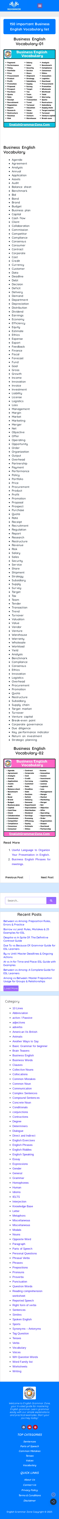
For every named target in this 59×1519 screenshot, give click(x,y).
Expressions (20, 1164)
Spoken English (22, 1319)
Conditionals (20, 1107)
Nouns (16, 1234)
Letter (16, 1211)
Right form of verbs (24, 1305)
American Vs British (24, 1031)
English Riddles (22, 1149)
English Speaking (23, 1154)
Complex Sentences (24, 1093)
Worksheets (19, 1366)
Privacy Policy (29, 1490)
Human (16, 1187)
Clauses (17, 1065)
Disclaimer (29, 1500)
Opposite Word (21, 1239)
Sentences (19, 1309)
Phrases (17, 1262)
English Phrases (22, 1145)
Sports (16, 1324)
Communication (22, 1088)
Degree (16, 1121)
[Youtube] (29, 1427)
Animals (17, 1036)
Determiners (20, 1126)
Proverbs (18, 1277)
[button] (39, 5)
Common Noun (21, 1083)
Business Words (22, 1060)
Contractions (20, 1116)
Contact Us (29, 1484)
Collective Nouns (23, 1069)
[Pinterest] (35, 1427)
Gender (17, 1168)
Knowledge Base (22, 1206)
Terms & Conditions (29, 1495)
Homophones (20, 1182)
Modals (16, 1229)
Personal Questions (24, 1253)
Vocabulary (19, 1347)
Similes (17, 1314)
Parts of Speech (22, 1248)
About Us (29, 1479)
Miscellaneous (21, 1220)
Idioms (16, 1192)
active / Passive (22, 1017)
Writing (16, 1371)
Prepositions (20, 1267)
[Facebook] (23, 1427)
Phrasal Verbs (21, 1258)
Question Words (22, 1286)
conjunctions (20, 1112)
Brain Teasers (21, 1050)
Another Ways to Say (25, 1041)
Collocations (20, 1074)
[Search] (51, 900)
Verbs (16, 1343)
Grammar (18, 1178)
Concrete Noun (21, 1102)
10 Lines (17, 1008)
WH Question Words (25, 1357)
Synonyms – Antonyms (26, 1328)
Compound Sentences (26, 1097)
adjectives (18, 1022)
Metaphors (19, 1215)
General (17, 1173)
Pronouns (18, 1272)
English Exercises (23, 1140)
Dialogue (17, 1130)
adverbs (17, 1027)
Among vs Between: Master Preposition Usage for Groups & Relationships (27, 979)
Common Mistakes (24, 1079)
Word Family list (22, 1361)
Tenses (16, 1338)
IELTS (16, 1196)
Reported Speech (23, 1300)
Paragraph (18, 1244)
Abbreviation (20, 1013)
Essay (16, 1159)
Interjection (19, 1201)
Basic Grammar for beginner (30, 1046)
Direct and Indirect (23, 1135)
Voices (16, 1352)
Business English (23, 1055)
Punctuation (19, 1281)
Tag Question (20, 1333)
